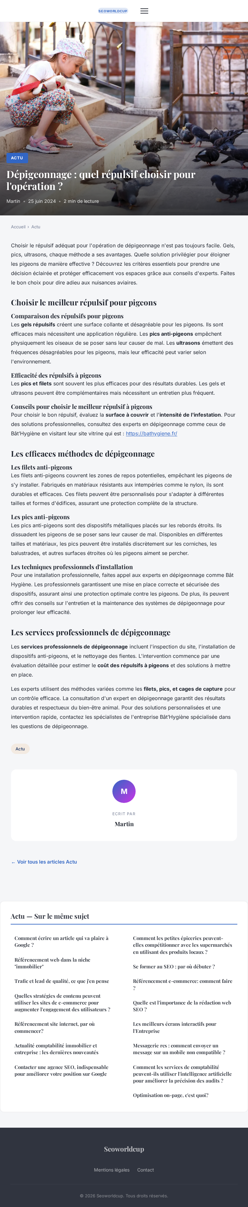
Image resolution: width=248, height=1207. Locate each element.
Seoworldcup (124, 1148)
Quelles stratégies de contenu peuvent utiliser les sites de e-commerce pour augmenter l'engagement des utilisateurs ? (62, 1003)
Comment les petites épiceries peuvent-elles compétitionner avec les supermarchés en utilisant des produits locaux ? (182, 945)
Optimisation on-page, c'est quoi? (170, 1095)
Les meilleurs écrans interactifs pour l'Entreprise (174, 1027)
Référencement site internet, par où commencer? (55, 1027)
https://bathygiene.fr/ (151, 433)
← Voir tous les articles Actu (44, 862)
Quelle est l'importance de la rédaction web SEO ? (182, 1006)
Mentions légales (111, 1169)
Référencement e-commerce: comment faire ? (182, 984)
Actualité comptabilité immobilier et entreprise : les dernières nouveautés (56, 1048)
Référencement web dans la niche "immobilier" (52, 963)
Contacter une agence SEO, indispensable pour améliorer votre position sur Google (61, 1070)
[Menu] (144, 11)
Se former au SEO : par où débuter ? (174, 966)
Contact (145, 1169)
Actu (17, 157)
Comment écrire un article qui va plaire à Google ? (61, 941)
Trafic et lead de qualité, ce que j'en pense (62, 981)
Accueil (18, 226)
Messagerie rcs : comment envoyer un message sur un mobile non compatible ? (179, 1048)
